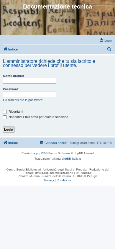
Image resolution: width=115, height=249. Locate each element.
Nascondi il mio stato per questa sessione (38, 117)
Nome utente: (13, 76)
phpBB (40, 153)
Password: (11, 89)
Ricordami (15, 111)
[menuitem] (105, 40)
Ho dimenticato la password (22, 100)
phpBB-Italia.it (71, 158)
